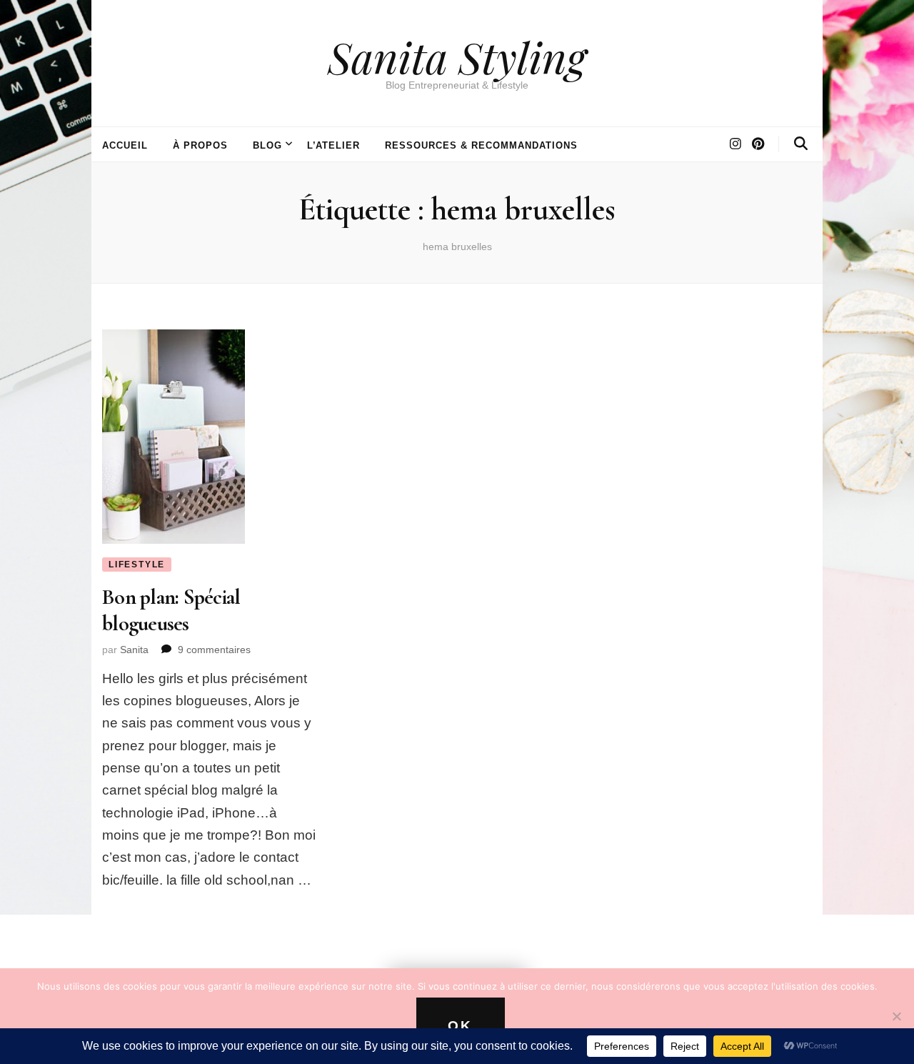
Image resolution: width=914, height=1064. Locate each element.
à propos (200, 145)
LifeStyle (137, 565)
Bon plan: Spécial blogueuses (171, 610)
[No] (896, 1016)
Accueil (125, 145)
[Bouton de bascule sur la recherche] (801, 143)
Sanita (134, 649)
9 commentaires (214, 649)
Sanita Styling (457, 56)
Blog (267, 145)
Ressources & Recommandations (481, 145)
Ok (461, 1025)
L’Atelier (334, 145)
